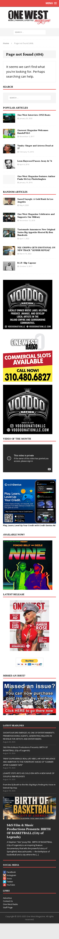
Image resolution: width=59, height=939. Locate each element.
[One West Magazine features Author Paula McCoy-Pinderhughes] (9, 182)
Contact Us (8, 901)
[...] (37, 854)
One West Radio (10, 904)
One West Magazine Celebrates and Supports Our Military (36, 215)
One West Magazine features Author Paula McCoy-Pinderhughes (36, 177)
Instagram (11, 875)
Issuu (9, 878)
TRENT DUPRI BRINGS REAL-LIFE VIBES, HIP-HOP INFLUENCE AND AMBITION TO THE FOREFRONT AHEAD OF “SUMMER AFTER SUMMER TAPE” (29, 761)
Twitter (10, 881)
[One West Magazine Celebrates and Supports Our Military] (9, 220)
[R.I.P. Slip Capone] (9, 268)
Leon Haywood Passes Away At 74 (34, 160)
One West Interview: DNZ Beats (33, 114)
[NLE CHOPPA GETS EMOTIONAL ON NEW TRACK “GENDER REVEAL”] (9, 253)
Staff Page (8, 907)
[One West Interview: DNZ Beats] (9, 120)
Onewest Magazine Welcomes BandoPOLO (32, 131)
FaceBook (11, 872)
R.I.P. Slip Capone (26, 262)
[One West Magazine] (29, 17)
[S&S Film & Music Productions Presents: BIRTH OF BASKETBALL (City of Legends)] (29, 808)
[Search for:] (29, 32)
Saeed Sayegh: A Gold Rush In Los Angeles (35, 200)
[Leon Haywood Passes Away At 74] (9, 166)
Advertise (7, 898)
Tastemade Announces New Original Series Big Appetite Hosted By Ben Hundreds (36, 232)
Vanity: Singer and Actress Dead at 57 (35, 147)
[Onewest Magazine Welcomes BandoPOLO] (9, 136)
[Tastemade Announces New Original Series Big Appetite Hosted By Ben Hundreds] (9, 235)
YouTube (11, 884)
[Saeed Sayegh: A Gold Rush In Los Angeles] (9, 203)
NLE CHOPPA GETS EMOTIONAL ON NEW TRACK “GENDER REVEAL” (36, 249)
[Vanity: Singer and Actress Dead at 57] (9, 151)
